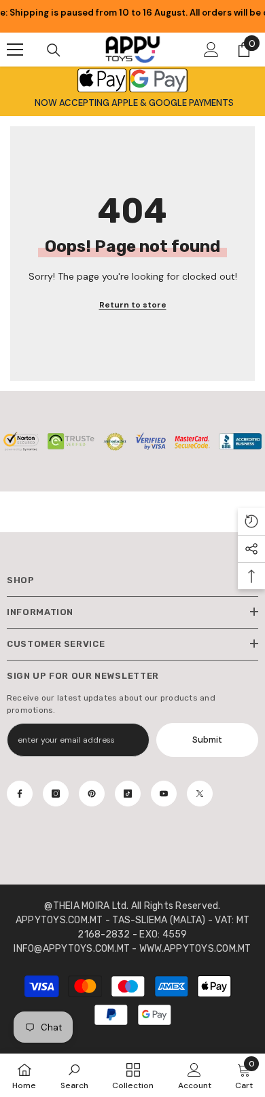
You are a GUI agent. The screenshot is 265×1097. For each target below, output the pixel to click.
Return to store (132, 304)
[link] (74, 1075)
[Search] (54, 50)
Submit (207, 739)
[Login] (211, 49)
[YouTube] (164, 793)
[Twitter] (200, 793)
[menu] (15, 49)
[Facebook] (20, 793)
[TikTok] (128, 793)
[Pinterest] (92, 793)
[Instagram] (56, 793)
